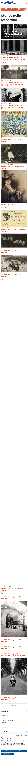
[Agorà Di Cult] (14, 9)
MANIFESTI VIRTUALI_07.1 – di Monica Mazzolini (12, 207)
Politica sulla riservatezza (20, 735)
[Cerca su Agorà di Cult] (26, 3)
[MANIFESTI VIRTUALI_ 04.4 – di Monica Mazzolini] (2, 593)
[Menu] (2, 3)
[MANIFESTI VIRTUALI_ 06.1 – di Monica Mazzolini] (14, 241)
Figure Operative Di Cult (8, 720)
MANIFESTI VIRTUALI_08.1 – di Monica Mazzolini (12, 140)
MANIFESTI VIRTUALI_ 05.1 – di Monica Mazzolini (12, 589)
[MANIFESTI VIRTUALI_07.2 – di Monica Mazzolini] (14, 153)
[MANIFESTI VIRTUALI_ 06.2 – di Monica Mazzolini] (14, 218)
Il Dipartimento (5, 722)
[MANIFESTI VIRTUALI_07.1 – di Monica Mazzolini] (14, 186)
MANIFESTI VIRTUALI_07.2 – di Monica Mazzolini (12, 167)
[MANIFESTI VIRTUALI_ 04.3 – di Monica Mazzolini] (14, 619)
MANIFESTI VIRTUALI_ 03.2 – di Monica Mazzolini (13, 698)
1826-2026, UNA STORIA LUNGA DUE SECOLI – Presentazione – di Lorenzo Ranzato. (12, 107)
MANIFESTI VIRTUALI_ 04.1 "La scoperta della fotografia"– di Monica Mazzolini (13, 655)
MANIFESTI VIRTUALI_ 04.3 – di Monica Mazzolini (13, 640)
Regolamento (5, 718)
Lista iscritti (5, 725)
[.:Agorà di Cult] (10, 3)
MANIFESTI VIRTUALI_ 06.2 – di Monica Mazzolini (13, 230)
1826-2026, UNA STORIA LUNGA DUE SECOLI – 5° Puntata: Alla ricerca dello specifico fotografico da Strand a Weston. (13, 60)
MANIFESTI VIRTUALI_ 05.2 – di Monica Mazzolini (13, 275)
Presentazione (5, 715)
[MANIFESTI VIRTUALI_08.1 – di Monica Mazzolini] (14, 124)
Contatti (4, 727)
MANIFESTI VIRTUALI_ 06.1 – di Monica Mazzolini (12, 251)
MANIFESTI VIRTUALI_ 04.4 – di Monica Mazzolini (13, 598)
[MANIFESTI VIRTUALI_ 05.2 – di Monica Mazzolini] (14, 263)
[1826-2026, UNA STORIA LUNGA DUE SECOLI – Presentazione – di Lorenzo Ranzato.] (14, 95)
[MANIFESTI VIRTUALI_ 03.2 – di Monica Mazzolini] (14, 676)
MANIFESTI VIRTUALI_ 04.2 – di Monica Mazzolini (13, 647)
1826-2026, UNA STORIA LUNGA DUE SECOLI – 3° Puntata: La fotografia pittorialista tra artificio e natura (12, 84)
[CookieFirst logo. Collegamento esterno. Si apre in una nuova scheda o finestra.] (1, 737)
